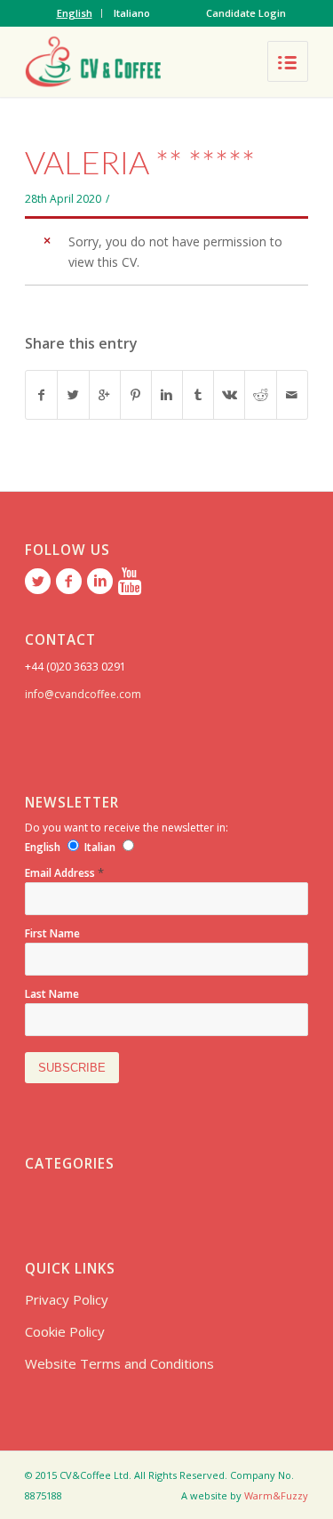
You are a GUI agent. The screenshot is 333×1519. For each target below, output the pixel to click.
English (74, 13)
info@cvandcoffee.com (83, 694)
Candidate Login (246, 13)
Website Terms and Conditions (119, 1363)
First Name (52, 933)
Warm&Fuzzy (276, 1495)
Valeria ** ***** (140, 161)
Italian (99, 847)
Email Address (64, 872)
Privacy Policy (66, 1299)
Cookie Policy (65, 1331)
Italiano (132, 13)
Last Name (52, 993)
